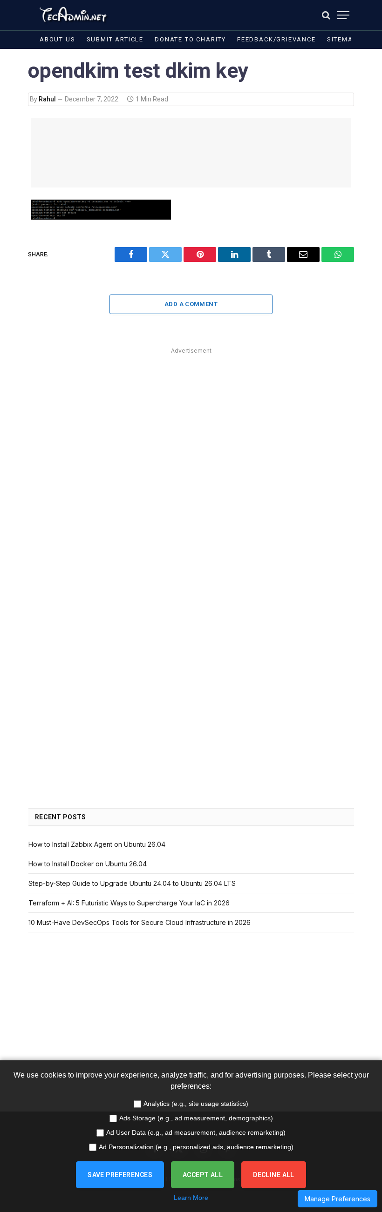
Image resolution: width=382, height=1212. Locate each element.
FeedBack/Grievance (276, 39)
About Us (57, 39)
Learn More (191, 1197)
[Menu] (343, 15)
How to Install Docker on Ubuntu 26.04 (87, 864)
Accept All (203, 1175)
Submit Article (115, 39)
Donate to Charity (190, 39)
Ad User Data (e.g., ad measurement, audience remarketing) (196, 1132)
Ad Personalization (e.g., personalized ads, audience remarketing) (196, 1147)
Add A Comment (191, 304)
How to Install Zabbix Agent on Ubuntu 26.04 (96, 844)
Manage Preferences (337, 1199)
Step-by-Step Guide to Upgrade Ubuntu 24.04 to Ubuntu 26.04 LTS (132, 883)
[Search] (326, 15)
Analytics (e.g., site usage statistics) (195, 1103)
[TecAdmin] (72, 15)
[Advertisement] (191, 153)
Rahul (47, 99)
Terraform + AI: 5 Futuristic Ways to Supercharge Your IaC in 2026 (129, 903)
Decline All (273, 1175)
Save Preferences (120, 1175)
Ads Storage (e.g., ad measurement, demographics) (196, 1118)
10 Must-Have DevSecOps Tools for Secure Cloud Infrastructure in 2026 (139, 922)
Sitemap (342, 39)
